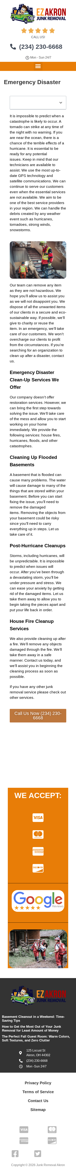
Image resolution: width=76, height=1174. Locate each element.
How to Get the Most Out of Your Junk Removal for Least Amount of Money (31, 1028)
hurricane (18, 149)
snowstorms (20, 230)
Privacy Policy (38, 1083)
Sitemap (38, 1110)
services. (26, 698)
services (58, 192)
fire (15, 644)
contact (58, 356)
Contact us (33, 660)
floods (34, 441)
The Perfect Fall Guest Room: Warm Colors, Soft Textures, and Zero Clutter (36, 1038)
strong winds (39, 224)
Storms (16, 556)
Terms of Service (38, 1092)
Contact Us (38, 1101)
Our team (17, 285)
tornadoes (18, 224)
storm (38, 577)
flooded (48, 475)
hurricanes (43, 219)
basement (21, 475)
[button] (38, 66)
